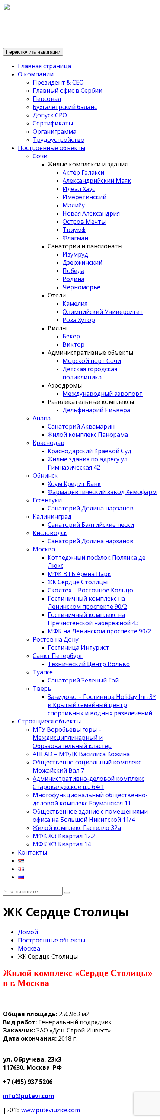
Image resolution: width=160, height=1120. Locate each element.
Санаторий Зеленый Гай (83, 680)
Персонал (47, 99)
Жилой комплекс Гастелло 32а (77, 828)
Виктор (73, 344)
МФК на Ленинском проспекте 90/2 (99, 631)
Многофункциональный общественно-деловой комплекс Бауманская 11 (90, 799)
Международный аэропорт (103, 393)
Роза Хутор (79, 320)
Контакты (32, 852)
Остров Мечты (84, 221)
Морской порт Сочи (92, 361)
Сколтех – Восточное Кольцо (90, 590)
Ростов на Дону (56, 639)
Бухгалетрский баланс (65, 107)
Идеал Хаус (79, 189)
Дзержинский (82, 262)
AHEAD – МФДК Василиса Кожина (81, 754)
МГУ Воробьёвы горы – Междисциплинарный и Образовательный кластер (72, 737)
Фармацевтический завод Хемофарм (102, 492)
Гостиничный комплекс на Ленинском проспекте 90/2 (87, 602)
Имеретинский (84, 197)
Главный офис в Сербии (67, 90)
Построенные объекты (51, 148)
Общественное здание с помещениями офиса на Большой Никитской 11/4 (90, 815)
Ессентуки (47, 500)
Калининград (52, 516)
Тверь (42, 688)
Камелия (75, 303)
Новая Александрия (91, 213)
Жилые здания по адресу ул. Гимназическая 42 (88, 463)
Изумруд (75, 254)
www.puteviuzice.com (50, 1110)
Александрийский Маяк (97, 180)
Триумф (74, 230)
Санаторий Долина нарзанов (91, 508)
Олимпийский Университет (103, 312)
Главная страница (44, 66)
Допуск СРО (50, 115)
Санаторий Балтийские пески (91, 525)
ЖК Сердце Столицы (78, 582)
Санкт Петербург (58, 656)
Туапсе (43, 672)
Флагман (75, 238)
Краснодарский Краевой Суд (89, 451)
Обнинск (45, 475)
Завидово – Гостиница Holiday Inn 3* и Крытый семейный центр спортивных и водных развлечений (102, 705)
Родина (73, 279)
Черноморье (81, 287)
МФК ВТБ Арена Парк (79, 574)
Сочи (40, 156)
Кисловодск (50, 533)
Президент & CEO (58, 82)
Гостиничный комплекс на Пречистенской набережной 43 (93, 619)
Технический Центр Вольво (89, 664)
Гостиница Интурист (78, 647)
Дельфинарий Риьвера (96, 410)
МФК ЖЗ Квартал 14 (62, 844)
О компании (36, 74)
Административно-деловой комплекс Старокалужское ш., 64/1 (88, 782)
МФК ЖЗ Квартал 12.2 (64, 836)
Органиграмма (54, 131)
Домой (28, 932)
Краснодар (48, 443)
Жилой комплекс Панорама (88, 434)
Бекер (71, 336)
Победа (73, 271)
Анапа (42, 418)
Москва (44, 549)
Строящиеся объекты (49, 721)
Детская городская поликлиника (90, 373)
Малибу (74, 205)
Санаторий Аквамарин (81, 426)
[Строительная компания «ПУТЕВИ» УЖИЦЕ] (21, 38)
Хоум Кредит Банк (74, 484)
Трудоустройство (58, 140)
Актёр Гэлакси (83, 172)
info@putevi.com (28, 1096)
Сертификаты (53, 123)
